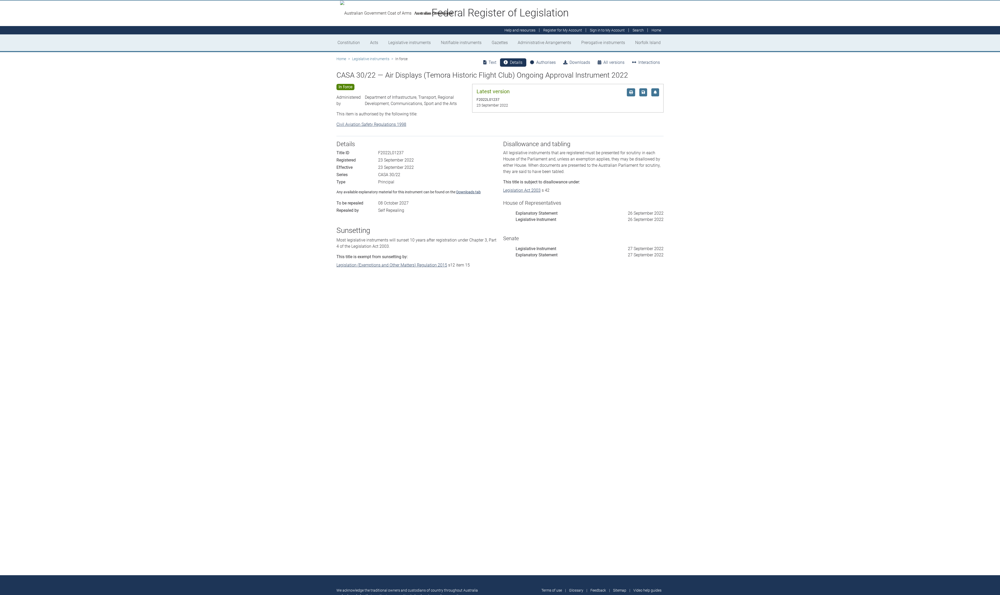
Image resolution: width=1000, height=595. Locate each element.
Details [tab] (516, 62)
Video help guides (647, 590)
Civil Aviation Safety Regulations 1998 (371, 124)
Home (341, 59)
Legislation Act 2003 (522, 190)
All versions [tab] (613, 62)
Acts (374, 42)
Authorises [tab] (546, 62)
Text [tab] (492, 62)
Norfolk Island (648, 42)
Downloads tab (468, 192)
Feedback (598, 590)
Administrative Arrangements (544, 42)
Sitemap (619, 590)
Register (562, 30)
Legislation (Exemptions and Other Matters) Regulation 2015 (391, 265)
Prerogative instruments (603, 42)
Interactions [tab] (649, 62)
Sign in (607, 30)
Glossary (576, 590)
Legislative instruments (409, 42)
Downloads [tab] (580, 62)
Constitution (349, 42)
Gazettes (500, 42)
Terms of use (551, 590)
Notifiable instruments (461, 42)
